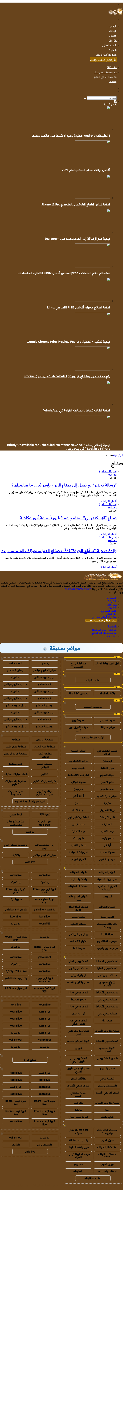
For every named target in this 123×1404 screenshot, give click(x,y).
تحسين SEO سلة (79, 693)
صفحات (113, 81)
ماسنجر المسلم (93, 706)
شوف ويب (78, 767)
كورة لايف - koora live (44, 1102)
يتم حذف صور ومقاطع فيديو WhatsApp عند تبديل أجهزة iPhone (67, 376)
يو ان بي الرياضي (78, 934)
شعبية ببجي (107, 1078)
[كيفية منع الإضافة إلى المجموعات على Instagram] (92, 232)
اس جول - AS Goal (16, 988)
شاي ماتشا (107, 1116)
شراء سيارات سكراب (16, 774)
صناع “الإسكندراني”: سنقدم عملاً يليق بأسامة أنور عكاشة (68, 517)
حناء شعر (78, 1102)
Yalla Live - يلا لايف (15, 971)
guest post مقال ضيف (78, 1131)
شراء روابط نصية (107, 879)
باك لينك (113, 50)
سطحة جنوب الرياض (44, 765)
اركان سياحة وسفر (93, 737)
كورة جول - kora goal (15, 890)
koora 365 (44, 923)
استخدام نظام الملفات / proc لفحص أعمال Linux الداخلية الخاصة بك (64, 273)
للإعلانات (99, 1188)
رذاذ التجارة (78, 831)
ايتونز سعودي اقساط (107, 984)
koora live (45, 875)
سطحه (16, 739)
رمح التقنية (107, 831)
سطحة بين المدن (44, 746)
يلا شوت (44, 663)
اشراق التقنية (78, 750)
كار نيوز (78, 789)
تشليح (44, 774)
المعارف (107, 824)
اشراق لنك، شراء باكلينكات (107, 888)
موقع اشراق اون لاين (78, 729)
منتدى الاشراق (107, 906)
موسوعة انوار (107, 859)
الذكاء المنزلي (109, 45)
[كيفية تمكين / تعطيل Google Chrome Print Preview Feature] (92, 335)
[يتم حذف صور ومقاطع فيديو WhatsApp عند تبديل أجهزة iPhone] (92, 369)
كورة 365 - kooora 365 (44, 990)
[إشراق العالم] (115, 13)
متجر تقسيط (78, 999)
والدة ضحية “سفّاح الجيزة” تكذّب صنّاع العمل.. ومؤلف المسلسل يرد (59, 550)
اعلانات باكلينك (92, 1178)
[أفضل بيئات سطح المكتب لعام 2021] (92, 163)
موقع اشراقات (107, 727)
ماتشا (78, 1109)
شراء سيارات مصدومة (15, 793)
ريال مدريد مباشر (44, 677)
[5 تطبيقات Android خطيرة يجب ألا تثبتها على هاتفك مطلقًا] (92, 129)
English (112, 67)
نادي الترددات (107, 817)
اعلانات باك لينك (107, 1171)
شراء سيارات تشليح (44, 781)
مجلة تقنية (107, 934)
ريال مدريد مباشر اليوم (44, 846)
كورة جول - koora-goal (44, 948)
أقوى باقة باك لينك (78, 1147)
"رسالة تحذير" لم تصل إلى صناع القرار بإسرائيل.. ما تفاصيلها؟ (64, 485)
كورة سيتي (15, 814)
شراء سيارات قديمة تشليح (30, 801)
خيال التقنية (107, 767)
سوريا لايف (15, 899)
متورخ (107, 803)
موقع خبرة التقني (107, 796)
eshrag (112, 474)
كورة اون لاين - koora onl (44, 979)
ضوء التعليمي (107, 720)
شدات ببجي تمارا (78, 961)
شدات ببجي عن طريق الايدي (78, 1022)
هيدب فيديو (78, 824)
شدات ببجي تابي (78, 968)
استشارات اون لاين (78, 817)
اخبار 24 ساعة (78, 941)
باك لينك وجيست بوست (107, 925)
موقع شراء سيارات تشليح (16, 782)
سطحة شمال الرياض (45, 755)
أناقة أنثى (78, 796)
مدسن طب (78, 916)
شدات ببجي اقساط (107, 961)
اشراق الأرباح (78, 859)
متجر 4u (107, 1020)
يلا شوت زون (44, 1144)
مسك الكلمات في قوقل (107, 752)
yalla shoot (15, 663)
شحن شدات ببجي (107, 1058)
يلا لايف (30, 831)
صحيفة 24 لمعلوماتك (105, 72)
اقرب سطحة (15, 763)
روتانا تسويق (107, 810)
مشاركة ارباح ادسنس (78, 665)
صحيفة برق (78, 720)
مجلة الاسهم (107, 774)
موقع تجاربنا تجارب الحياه (78, 1156)
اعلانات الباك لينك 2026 (78, 908)
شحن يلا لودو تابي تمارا (78, 1032)
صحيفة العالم (78, 948)
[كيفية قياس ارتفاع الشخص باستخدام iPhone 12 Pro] (92, 197)
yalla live (30, 862)
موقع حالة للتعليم (107, 941)
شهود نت (78, 838)
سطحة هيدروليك (16, 746)
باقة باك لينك (107, 693)
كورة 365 (45, 814)
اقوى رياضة (107, 916)
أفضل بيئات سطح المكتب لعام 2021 (86, 170)
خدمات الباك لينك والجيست (107, 1131)
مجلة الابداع (78, 810)
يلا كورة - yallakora (16, 909)
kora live (44, 916)
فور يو (78, 1047)
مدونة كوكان (78, 781)
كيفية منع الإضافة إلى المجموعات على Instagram (77, 238)
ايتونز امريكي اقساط (78, 1040)
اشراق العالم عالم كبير (78, 898)
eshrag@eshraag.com (78, 589)
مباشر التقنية (78, 845)
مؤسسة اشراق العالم (105, 76)
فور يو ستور (78, 1013)
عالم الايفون (107, 781)
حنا (107, 1109)
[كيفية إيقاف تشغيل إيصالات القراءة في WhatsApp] (92, 404)
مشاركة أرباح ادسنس (106, 54)
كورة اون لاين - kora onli (44, 890)
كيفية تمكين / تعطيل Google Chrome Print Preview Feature (68, 342)
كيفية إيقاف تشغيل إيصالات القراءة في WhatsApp (76, 410)
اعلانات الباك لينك (78, 886)
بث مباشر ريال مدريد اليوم (15, 823)
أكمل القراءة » (109, 501)
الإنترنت (113, 30)
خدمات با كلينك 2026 (107, 1156)
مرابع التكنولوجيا (78, 760)
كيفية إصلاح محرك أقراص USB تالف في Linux (78, 307)
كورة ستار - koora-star (16, 938)
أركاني (107, 845)
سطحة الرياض (44, 739)
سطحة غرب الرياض (15, 753)
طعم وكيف (107, 838)
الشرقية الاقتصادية (78, 774)
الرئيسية (113, 26)
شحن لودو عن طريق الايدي (78, 1070)
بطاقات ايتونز (78, 1078)
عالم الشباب (93, 680)
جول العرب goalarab (44, 823)
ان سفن (107, 760)
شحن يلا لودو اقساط (78, 982)
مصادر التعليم (78, 923)
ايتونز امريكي (78, 975)
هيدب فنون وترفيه (107, 948)
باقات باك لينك (78, 879)
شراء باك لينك (107, 872)
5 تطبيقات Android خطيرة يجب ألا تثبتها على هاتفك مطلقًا (71, 135)
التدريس (107, 896)
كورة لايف (44, 1011)
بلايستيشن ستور (107, 1085)
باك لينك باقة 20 (78, 1140)
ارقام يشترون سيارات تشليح (44, 793)
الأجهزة (113, 40)
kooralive (15, 916)
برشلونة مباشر (16, 670)
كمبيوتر (113, 35)
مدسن (78, 803)
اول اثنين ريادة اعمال (107, 663)
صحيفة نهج (107, 789)
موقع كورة (30, 1059)
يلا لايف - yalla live (44, 909)
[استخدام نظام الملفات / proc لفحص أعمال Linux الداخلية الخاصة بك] (92, 266)
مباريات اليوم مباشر (44, 670)
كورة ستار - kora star (44, 901)
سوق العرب (107, 1140)
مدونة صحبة (107, 852)
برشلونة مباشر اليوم (15, 844)
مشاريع (78, 1164)
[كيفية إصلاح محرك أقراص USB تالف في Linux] (92, 300)
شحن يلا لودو (107, 1068)
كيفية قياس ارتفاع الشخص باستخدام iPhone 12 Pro (75, 204)
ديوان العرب (107, 1164)
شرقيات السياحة (78, 852)
